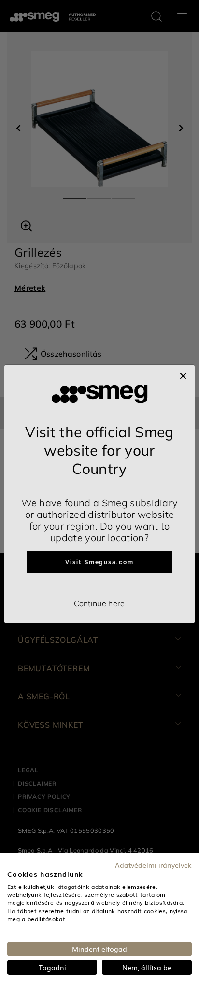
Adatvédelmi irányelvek (153, 865)
